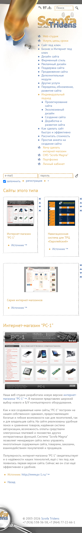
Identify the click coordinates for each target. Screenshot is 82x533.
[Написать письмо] (44, 8)
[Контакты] (40, 8)
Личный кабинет (54, 164)
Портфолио (50, 159)
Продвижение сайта (54, 71)
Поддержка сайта (52, 68)
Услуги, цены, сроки (55, 41)
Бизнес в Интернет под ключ (56, 51)
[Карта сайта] (49, 8)
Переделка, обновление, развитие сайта (57, 88)
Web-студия (50, 36)
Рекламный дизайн (53, 64)
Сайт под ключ (51, 45)
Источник (17, 245)
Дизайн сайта (50, 56)
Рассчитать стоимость (55, 136)
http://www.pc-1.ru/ (34, 474)
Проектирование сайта (56, 104)
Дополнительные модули (52, 77)
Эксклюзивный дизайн (54, 111)
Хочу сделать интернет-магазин (54, 149)
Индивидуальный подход (53, 96)
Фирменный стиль (53, 60)
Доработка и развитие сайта (55, 123)
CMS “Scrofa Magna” (55, 155)
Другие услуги (50, 83)
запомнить (14, 181)
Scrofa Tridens (50, 518)
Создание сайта (55, 117)
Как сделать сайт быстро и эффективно (56, 130)
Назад (11, 482)
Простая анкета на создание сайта (53, 142)
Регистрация (34, 180)
